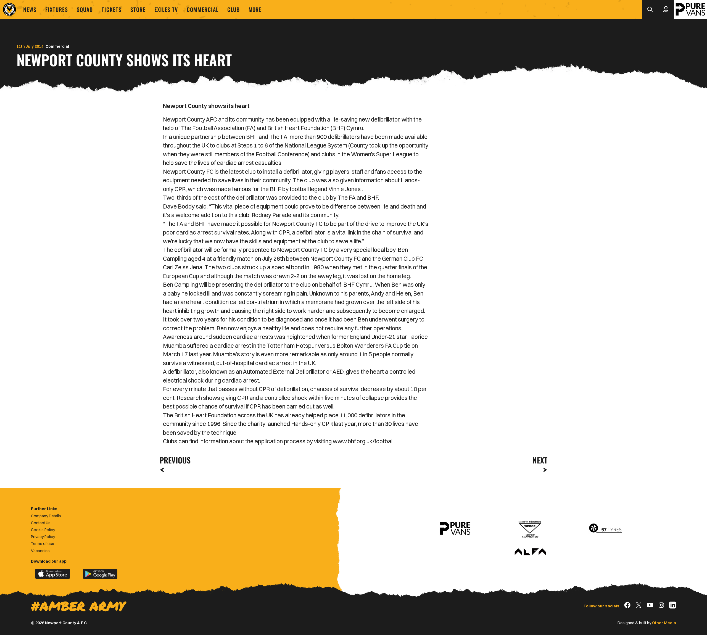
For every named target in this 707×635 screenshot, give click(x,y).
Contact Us (41, 522)
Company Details (46, 515)
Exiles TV (166, 9)
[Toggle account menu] (666, 9)
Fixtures (56, 9)
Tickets (112, 9)
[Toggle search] (650, 9)
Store (138, 9)
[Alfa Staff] (530, 552)
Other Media (664, 622)
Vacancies (40, 550)
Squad (85, 9)
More (255, 9)
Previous (173, 460)
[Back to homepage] (9, 9)
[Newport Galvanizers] (530, 528)
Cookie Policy (43, 529)
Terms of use (42, 543)
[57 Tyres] (605, 528)
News (29, 9)
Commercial (202, 9)
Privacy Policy (43, 536)
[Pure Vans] (690, 9)
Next (539, 460)
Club (233, 9)
